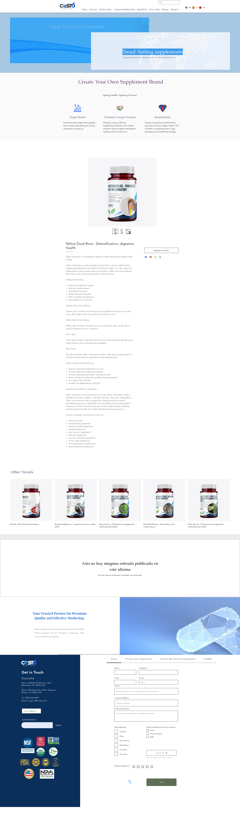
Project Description (122, 709)
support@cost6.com (37, 701)
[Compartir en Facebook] (145, 257)
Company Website (122, 698)
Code (116, 678)
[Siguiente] (233, 500)
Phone (141, 678)
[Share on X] (160, 257)
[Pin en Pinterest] (150, 257)
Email (117, 687)
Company (142, 669)
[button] (161, 753)
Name (116, 668)
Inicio (68, 149)
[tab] (114, 660)
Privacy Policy (28, 679)
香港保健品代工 (29, 695)
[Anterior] (6, 500)
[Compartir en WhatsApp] (155, 257)
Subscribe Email (28, 720)
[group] (120, 504)
